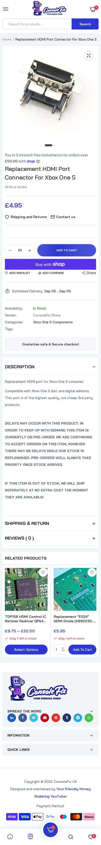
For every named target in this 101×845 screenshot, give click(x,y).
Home (6, 39)
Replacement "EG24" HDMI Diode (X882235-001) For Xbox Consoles (73, 618)
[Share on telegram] (78, 717)
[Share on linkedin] (11, 717)
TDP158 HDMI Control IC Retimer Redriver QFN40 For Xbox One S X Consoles (25, 618)
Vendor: (11, 315)
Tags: (9, 329)
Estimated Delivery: (27, 291)
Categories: (14, 322)
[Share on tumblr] (67, 717)
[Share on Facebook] (22, 717)
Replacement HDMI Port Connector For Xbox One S (40, 173)
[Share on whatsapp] (89, 717)
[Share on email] (44, 717)
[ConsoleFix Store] (49, 9)
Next (92, 612)
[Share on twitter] (33, 717)
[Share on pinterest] (55, 717)
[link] (43, 572)
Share (91, 272)
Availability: (14, 308)
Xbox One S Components (53, 322)
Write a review (16, 187)
